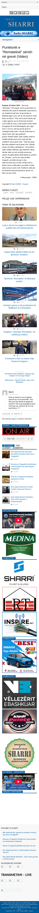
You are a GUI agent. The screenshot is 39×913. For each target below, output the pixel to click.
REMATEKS (28, 193)
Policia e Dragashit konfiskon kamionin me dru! (19, 846)
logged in (14, 419)
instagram (23, 12)
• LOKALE (9, 61)
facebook (11, 12)
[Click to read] (19, 214)
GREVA (6, 193)
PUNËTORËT (19, 193)
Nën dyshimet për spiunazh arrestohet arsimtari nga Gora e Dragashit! (23, 454)
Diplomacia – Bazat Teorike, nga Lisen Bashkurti (19, 381)
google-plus (19, 12)
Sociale (27, 61)
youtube (27, 12)
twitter (15, 12)
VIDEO (34, 177)
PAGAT (12, 193)
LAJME (22, 61)
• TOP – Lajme (16, 61)
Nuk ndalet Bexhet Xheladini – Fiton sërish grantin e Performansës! (22, 499)
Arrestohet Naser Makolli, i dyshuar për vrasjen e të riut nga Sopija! (19, 375)
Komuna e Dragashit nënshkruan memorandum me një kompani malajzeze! (23, 466)
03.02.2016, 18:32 (13, 394)
